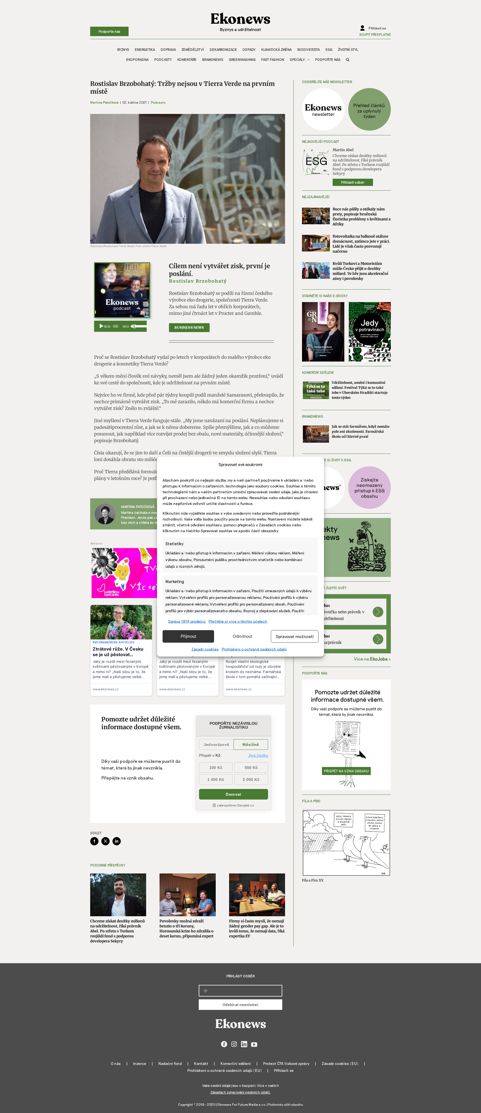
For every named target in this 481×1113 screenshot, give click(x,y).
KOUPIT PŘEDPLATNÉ (375, 34)
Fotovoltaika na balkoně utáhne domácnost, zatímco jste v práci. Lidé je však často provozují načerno (361, 244)
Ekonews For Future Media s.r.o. (241, 1104)
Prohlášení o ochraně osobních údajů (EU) (224, 1070)
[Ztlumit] (133, 326)
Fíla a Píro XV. (313, 880)
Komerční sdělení (235, 1063)
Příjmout (188, 636)
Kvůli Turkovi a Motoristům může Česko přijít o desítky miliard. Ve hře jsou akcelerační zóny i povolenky (360, 271)
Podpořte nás (109, 31)
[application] (120, 326)
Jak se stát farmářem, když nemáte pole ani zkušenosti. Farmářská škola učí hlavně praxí (360, 431)
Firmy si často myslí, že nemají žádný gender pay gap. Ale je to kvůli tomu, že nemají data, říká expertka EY (256, 928)
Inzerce (139, 1063)
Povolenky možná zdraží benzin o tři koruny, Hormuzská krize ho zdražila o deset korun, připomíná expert (186, 928)
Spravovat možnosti (295, 636)
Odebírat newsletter (240, 1004)
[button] (347, 59)
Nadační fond (170, 1063)
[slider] (139, 326)
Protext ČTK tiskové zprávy (286, 1063)
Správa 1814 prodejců (187, 621)
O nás (116, 1063)
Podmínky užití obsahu (285, 1104)
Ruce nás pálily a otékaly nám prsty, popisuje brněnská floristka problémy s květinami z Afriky (362, 216)
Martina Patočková (104, 102)
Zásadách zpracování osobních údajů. (240, 1092)
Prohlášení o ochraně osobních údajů (254, 648)
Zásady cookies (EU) (340, 1063)
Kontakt (201, 1063)
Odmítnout (242, 636)
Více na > (372, 658)
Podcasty (158, 102)
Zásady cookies (205, 648)
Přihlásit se (284, 1070)
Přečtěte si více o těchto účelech (237, 621)
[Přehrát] (101, 326)
